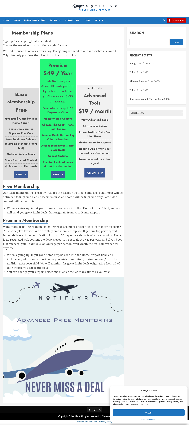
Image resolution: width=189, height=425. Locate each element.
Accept (149, 412)
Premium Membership (25, 220)
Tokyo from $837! (139, 90)
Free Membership (21, 186)
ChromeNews (109, 416)
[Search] (164, 20)
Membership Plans (34, 20)
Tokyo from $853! (139, 72)
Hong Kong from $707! (142, 63)
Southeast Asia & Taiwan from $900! (149, 99)
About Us (55, 20)
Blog (17, 20)
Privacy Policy (105, 421)
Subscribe (179, 20)
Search (136, 32)
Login (86, 20)
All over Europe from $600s (144, 81)
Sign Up (99, 20)
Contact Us (72, 20)
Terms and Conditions (87, 421)
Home (6, 20)
